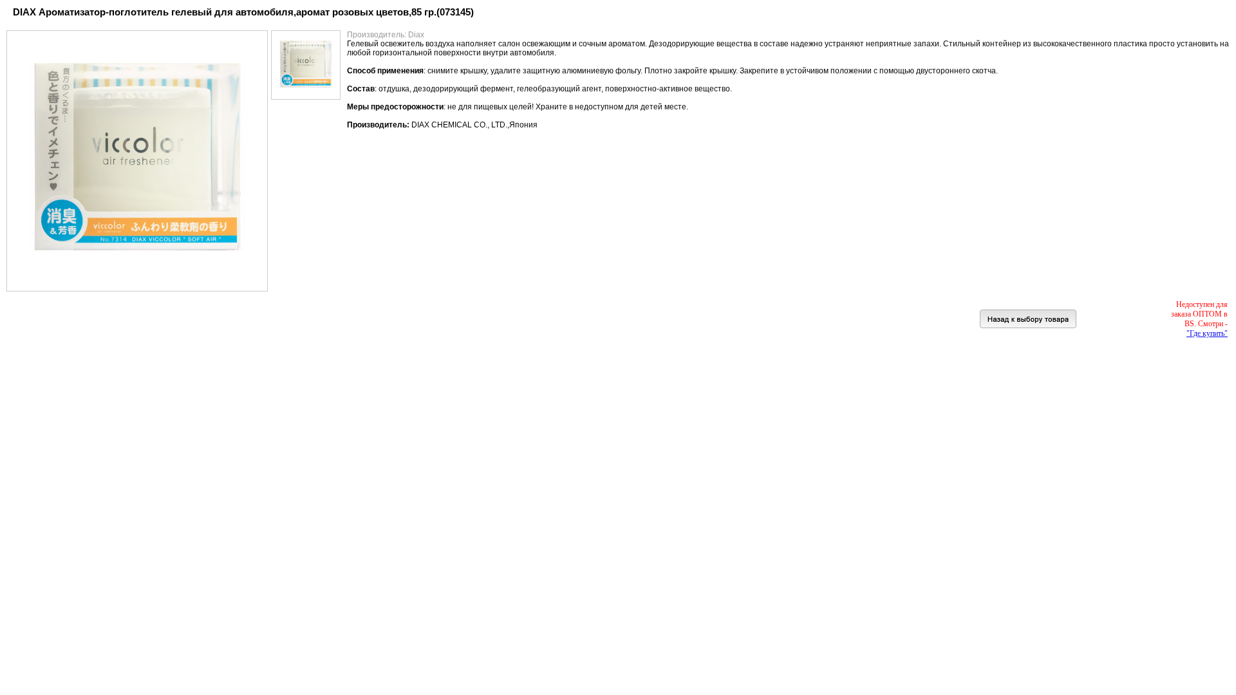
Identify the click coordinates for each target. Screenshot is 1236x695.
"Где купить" (1207, 333)
